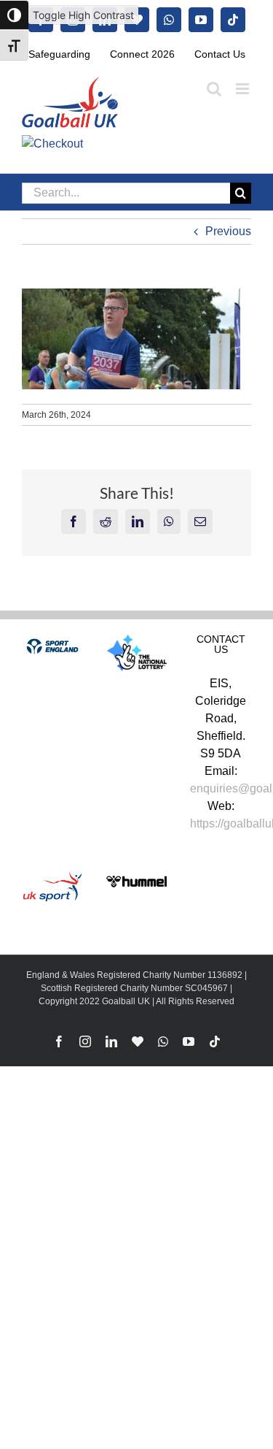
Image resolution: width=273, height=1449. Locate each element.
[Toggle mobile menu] (243, 88)
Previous (228, 231)
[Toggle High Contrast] (14, 15)
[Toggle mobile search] (214, 88)
